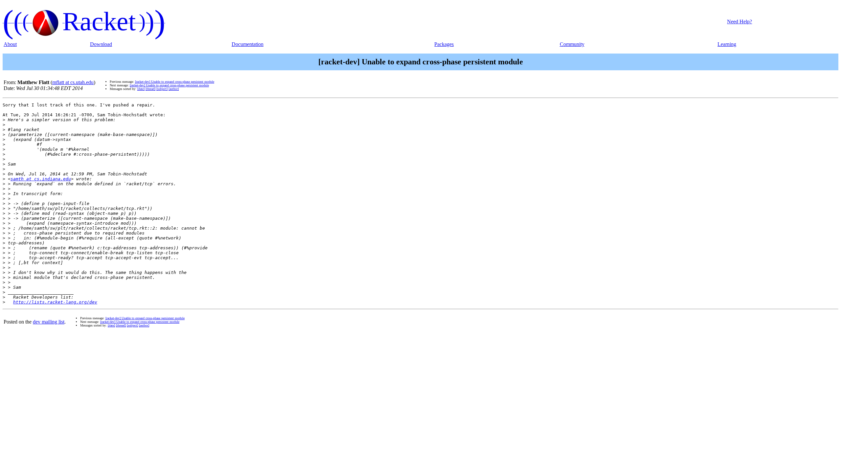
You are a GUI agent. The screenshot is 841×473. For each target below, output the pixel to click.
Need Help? (739, 21)
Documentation (247, 44)
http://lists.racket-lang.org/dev (55, 302)
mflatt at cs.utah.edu (73, 82)
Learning (726, 44)
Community (572, 44)
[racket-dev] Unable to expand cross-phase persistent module (174, 81)
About (10, 44)
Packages (444, 44)
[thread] (150, 89)
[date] (141, 89)
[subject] (162, 89)
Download (101, 44)
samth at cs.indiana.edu (41, 178)
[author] (174, 89)
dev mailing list (48, 322)
